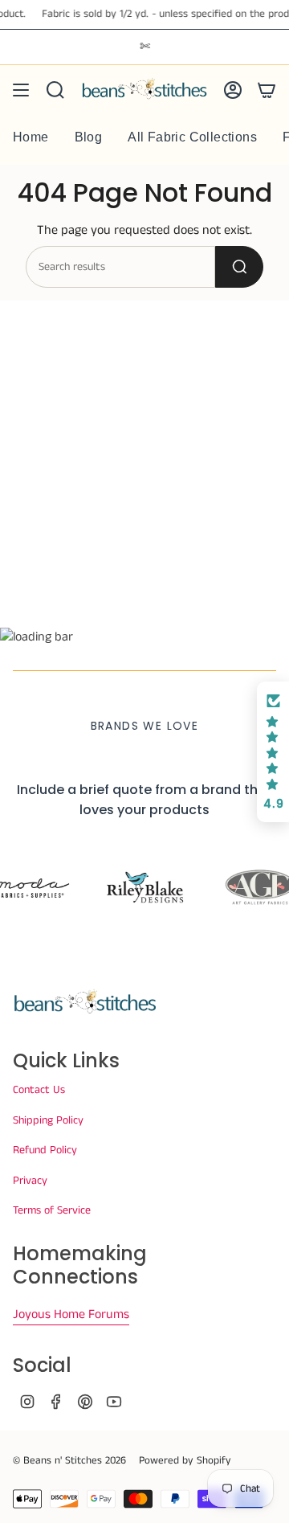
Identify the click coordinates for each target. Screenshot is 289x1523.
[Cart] (266, 90)
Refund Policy (45, 1150)
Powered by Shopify (185, 1460)
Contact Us (39, 1090)
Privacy (30, 1181)
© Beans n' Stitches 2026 (69, 1460)
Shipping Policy (48, 1120)
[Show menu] (21, 90)
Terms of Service (52, 1210)
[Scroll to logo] (144, 888)
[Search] (239, 267)
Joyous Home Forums (71, 1314)
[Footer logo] (85, 1002)
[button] (273, 752)
